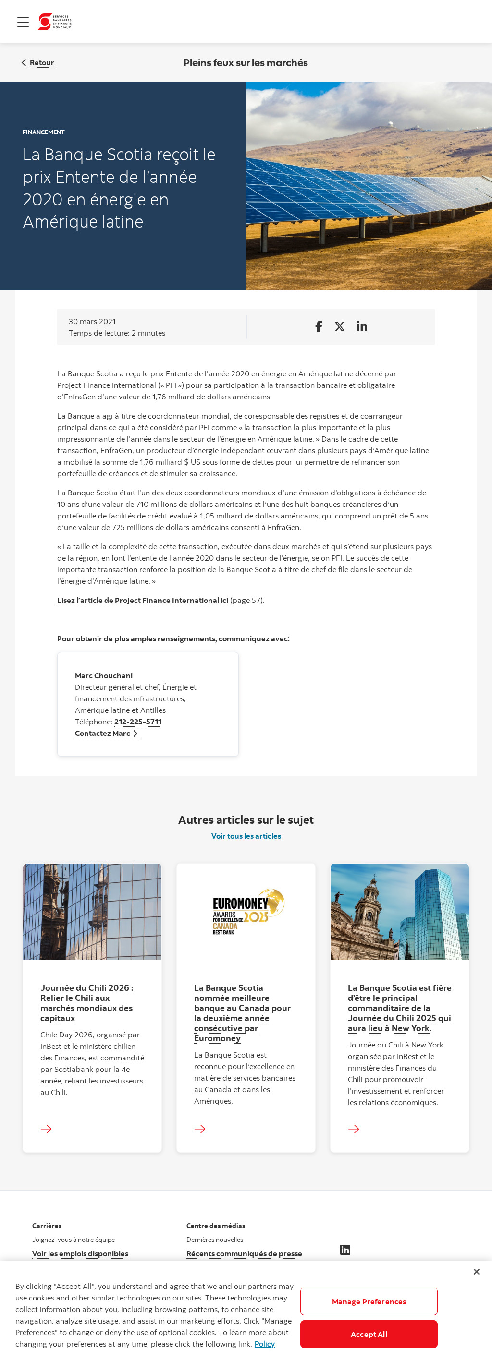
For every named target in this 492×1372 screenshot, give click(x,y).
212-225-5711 (137, 721)
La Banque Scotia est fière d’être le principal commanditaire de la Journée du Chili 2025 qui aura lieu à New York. (400, 1007)
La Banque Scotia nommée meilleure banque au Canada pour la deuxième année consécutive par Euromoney (242, 1013)
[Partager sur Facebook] (318, 327)
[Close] (476, 1271)
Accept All (369, 1334)
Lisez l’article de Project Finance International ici (142, 600)
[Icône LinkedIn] (345, 1249)
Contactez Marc (107, 733)
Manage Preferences (369, 1301)
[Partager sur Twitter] (339, 327)
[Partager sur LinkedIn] (362, 327)
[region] (246, 1316)
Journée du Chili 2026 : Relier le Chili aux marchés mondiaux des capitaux (86, 1002)
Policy (265, 1343)
